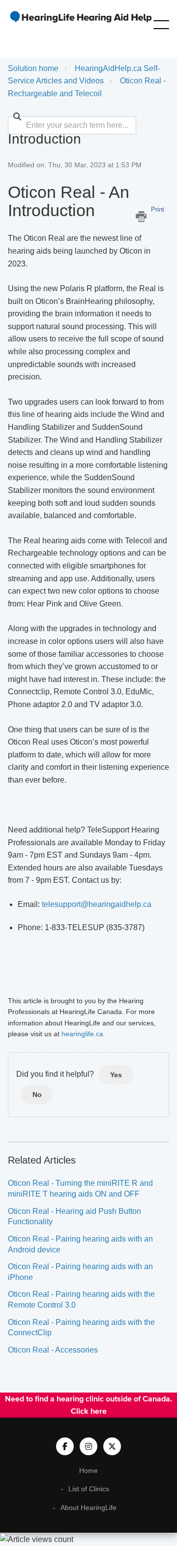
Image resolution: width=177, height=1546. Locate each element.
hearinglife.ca (82, 1034)
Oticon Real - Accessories (53, 1350)
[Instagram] (88, 1446)
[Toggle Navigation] (161, 22)
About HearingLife (88, 1507)
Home (88, 1470)
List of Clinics (88, 1489)
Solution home (33, 68)
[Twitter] (112, 1446)
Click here (89, 1410)
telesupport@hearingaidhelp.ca (96, 904)
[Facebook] (65, 1446)
